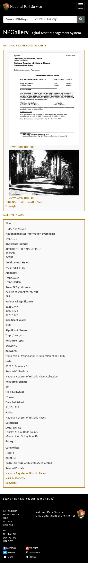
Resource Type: (15, 340)
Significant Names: (17, 330)
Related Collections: (17, 371)
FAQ (5, 531)
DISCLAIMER (9, 525)
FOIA (5, 518)
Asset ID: (11, 458)
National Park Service (49, 512)
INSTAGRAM (34, 552)
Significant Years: (16, 320)
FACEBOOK (11, 548)
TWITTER (11, 552)
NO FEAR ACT (10, 534)
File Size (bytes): (15, 392)
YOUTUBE (33, 548)
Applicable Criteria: (17, 244)
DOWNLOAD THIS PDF (21, 147)
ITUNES (32, 557)
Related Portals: (15, 468)
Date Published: (15, 402)
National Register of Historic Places (26, 473)
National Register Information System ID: (30, 233)
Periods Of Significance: (20, 301)
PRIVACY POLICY (11, 514)
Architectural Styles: (18, 262)
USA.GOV (8, 541)
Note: (9, 361)
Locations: (12, 423)
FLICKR (10, 557)
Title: (8, 223)
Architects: (12, 273)
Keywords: (12, 351)
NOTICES (7, 521)
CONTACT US (9, 538)
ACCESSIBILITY (10, 511)
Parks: (9, 412)
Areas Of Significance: (18, 287)
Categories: (12, 447)
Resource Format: (16, 381)
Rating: (10, 441)
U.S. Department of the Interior (55, 515)
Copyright (11, 206)
